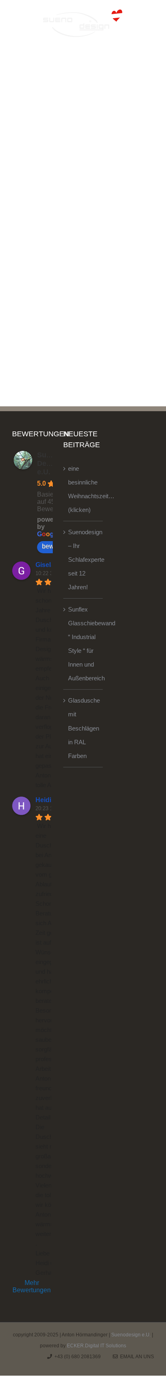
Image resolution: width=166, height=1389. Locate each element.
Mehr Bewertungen (31, 1286)
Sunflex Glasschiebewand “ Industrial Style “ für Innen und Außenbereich (83, 644)
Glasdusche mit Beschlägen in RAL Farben (83, 728)
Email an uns (136, 1356)
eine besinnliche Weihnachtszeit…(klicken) (83, 489)
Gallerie (121, 338)
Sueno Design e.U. (49, 463)
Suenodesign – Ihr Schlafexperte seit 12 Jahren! (83, 559)
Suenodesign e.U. (131, 1335)
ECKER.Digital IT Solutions (96, 1346)
